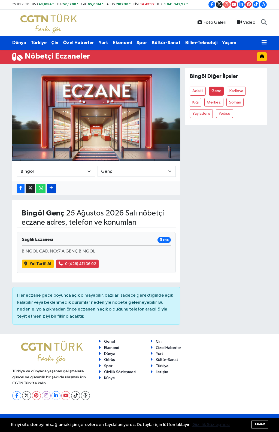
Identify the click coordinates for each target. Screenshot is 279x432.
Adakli (197, 91)
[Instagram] (46, 395)
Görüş (109, 360)
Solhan (235, 102)
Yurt (103, 42)
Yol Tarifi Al (40, 264)
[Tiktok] (75, 395)
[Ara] (264, 22)
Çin (54, 42)
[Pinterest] (36, 395)
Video (249, 22)
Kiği (195, 102)
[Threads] (85, 395)
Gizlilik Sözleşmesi (120, 372)
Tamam (259, 424)
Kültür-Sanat (166, 42)
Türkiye (39, 42)
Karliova (236, 91)
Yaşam (229, 42)
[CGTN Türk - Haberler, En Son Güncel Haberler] (49, 22)
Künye (109, 378)
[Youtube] (65, 395)
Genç (216, 91)
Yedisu (224, 113)
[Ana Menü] (264, 42)
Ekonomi (122, 42)
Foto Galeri (215, 22)
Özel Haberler (78, 42)
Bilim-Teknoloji (201, 42)
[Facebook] (16, 395)
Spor (142, 42)
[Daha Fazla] (51, 188)
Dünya (19, 42)
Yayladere (201, 113)
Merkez (214, 102)
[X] (26, 395)
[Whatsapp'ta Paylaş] (41, 188)
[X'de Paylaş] (30, 188)
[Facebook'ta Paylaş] (21, 188)
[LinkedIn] (55, 395)
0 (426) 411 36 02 (80, 264)
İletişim (162, 372)
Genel (109, 341)
